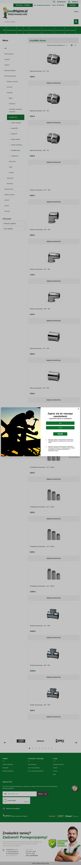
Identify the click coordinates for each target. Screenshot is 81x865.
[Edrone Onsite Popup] (40, 432)
